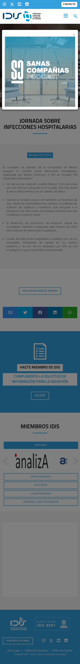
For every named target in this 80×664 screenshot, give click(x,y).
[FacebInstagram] (4, 4)
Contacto (69, 4)
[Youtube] (19, 4)
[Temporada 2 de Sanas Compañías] (40, 71)
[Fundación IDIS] (22, 15)
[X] (12, 4)
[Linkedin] (27, 4)
